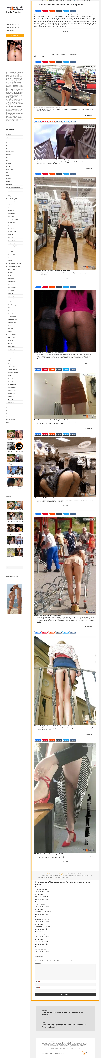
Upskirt (8, 422)
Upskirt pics (11, 331)
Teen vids (10, 399)
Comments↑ (89, 115)
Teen (7, 417)
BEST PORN (51, 0)
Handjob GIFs (11, 225)
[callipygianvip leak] (11, 482)
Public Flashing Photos (12, 27)
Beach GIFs (11, 210)
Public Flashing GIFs (11, 30)
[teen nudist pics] (19, 434)
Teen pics (10, 328)
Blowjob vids (11, 349)
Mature (8, 172)
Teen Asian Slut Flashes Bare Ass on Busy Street (52, 874)
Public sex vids (12, 390)
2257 (63, 1048)
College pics (11, 290)
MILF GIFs (10, 237)
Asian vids (10, 340)
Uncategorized (10, 419)
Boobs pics (11, 284)
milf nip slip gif (19, 556)
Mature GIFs (11, 234)
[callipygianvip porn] (11, 458)
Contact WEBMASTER (56, 1048)
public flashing (10, 439)
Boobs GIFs (11, 216)
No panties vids (12, 384)
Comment (39, 963)
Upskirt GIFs (11, 260)
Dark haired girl (59, 877)
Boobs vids (11, 352)
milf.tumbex (11, 544)
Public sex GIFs (12, 249)
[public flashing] (11, 434)
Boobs (8, 149)
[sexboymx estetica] (11, 446)
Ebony (8, 160)
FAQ (79, 1048)
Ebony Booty (64, 54)
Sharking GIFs (11, 255)
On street (67, 877)
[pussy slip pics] (19, 470)
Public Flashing (13, 12)
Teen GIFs (10, 257)
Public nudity (10, 405)
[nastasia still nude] (11, 470)
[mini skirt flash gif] (11, 528)
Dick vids (10, 361)
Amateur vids (11, 337)
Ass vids (10, 343)
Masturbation (10, 169)
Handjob (8, 163)
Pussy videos (11, 393)
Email (37, 988)
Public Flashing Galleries (13, 187)
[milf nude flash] (11, 552)
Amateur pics (11, 269)
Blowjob (8, 146)
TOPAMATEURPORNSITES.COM (63, 0)
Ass (7, 140)
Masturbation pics (13, 305)
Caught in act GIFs (13, 219)
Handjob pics (11, 299)
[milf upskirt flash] (19, 540)
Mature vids (11, 375)
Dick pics (10, 293)
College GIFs (11, 222)
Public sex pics (12, 322)
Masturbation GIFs (13, 231)
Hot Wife (8, 166)
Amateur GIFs (11, 202)
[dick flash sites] (19, 458)
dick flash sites (19, 463)
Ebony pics (11, 296)
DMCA (67, 1048)
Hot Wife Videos (12, 369)
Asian (7, 137)
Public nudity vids (12, 387)
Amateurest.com (56, 54)
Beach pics (11, 278)
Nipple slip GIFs (12, 240)
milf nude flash (10, 556)
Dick (7, 157)
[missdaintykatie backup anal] (11, 516)
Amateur (8, 134)
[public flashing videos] (19, 446)
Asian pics (10, 272)
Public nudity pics (12, 319)
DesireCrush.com (88, 0)
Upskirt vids (11, 402)
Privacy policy (73, 1048)
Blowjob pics (11, 281)
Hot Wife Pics (11, 302)
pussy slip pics (19, 474)
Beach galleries (12, 190)
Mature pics (11, 308)
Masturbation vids (13, 372)
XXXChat (78, 0)
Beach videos (11, 346)
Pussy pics (10, 325)
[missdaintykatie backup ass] (19, 505)
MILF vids (10, 378)
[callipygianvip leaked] (19, 482)
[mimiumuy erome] (19, 528)
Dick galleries (11, 196)
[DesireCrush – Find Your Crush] (14, 51)
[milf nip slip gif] (19, 552)
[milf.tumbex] (11, 540)
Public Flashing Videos (12, 24)
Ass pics (10, 275)
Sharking (8, 414)
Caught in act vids (13, 355)
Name (37, 982)
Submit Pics (15, 35)
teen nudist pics (19, 439)
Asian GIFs (10, 204)
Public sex (9, 408)
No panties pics (12, 316)
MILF (7, 175)
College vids (11, 358)
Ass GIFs (10, 207)
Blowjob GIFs (11, 213)
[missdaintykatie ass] (19, 516)
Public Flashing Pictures (13, 266)
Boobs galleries (12, 193)
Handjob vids (11, 366)
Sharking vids (11, 396)
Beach (8, 143)
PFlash (79, 874)
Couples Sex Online (74, 54)
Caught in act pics (13, 287)
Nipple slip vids (12, 381)
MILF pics (10, 310)
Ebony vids (11, 363)
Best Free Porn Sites (12, 576)
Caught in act (10, 151)
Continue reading (41, 359)
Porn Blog (9, 184)
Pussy (8, 411)
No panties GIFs (12, 243)
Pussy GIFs (11, 252)
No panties (9, 181)
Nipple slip (9, 178)
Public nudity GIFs (13, 246)
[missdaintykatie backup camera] (11, 505)
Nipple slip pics (12, 313)
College (8, 154)
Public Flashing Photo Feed (13, 263)
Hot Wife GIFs (11, 228)
